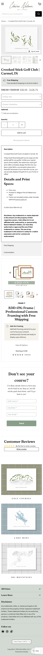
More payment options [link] (21, 140)
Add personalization (10, 113)
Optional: (4, 110)
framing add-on (20, 199)
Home (3, 21)
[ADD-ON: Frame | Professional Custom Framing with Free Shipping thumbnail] (9, 294)
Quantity (4, 119)
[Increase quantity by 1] (22, 125)
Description (8, 149)
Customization (9, 252)
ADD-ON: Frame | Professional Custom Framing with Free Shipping (21, 313)
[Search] (38, 14)
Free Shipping (9, 245)
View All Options (22, 345)
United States (20, 642)
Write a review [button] (22, 449)
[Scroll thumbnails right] (40, 60)
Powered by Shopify (21, 652)
